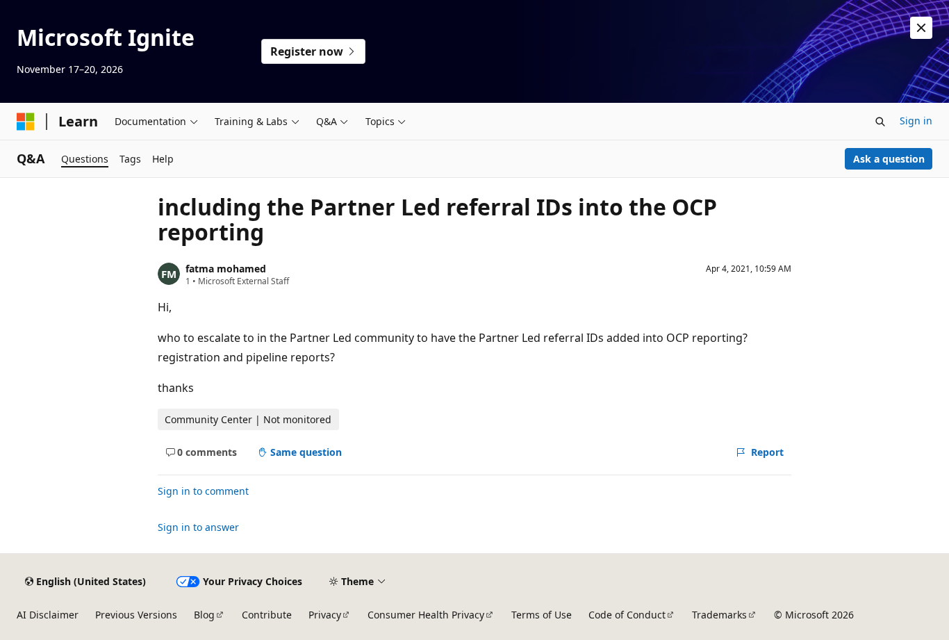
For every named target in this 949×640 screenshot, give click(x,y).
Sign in (916, 120)
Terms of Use (541, 614)
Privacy (324, 614)
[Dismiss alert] (921, 28)
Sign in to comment (203, 491)
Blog (204, 614)
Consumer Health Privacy (426, 614)
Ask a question (889, 158)
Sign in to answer (198, 527)
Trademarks (719, 614)
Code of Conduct (627, 614)
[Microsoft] (26, 122)
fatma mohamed (225, 268)
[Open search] (880, 121)
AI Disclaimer (48, 614)
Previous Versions (136, 614)
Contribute (267, 614)
